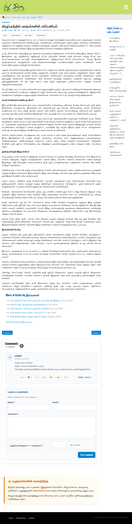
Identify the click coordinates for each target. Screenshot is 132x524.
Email (55, 402)
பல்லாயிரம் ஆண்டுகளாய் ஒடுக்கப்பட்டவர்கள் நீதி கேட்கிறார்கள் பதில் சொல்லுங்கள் (117, 131)
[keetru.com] (14, 7)
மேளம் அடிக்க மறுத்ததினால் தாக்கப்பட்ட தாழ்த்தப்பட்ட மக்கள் (118, 115)
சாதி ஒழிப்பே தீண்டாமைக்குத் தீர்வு (118, 89)
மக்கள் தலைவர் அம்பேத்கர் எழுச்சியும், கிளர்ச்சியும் (30, 308)
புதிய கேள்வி (75, 444)
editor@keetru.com (41, 491)
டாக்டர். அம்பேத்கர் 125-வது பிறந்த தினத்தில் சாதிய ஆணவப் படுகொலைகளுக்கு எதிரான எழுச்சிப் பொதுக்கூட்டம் (117, 64)
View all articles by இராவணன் (19, 322)
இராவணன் (9, 30)
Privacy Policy (21, 518)
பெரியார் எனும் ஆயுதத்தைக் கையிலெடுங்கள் (28, 304)
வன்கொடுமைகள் (16, 35)
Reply (80, 377)
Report (88, 377)
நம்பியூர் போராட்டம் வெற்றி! (117, 48)
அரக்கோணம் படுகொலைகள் (116, 153)
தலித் (5, 35)
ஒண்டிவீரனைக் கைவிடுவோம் (116, 80)
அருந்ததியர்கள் (41, 35)
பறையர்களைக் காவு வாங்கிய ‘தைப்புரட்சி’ (27, 312)
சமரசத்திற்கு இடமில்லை (115, 39)
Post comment (86, 454)
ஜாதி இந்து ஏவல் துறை (116, 145)
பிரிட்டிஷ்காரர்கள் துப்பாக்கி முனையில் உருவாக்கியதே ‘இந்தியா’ (35, 300)
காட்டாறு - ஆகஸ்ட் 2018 (31, 30)
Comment (13, 414)
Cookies (31, 518)
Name (11, 402)
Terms (11, 518)
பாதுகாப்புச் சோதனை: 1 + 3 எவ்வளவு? (26, 445)
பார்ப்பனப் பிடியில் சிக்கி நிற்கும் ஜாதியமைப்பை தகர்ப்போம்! (117, 101)
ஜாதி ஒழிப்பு (29, 35)
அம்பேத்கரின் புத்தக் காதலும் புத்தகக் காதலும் (28, 316)
